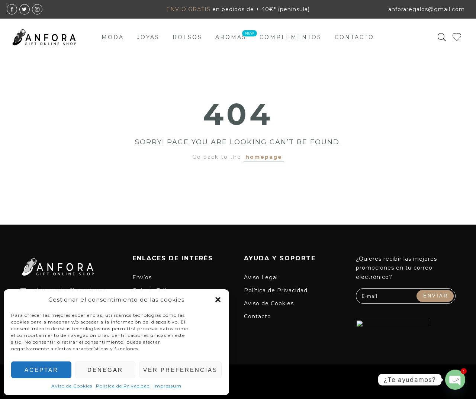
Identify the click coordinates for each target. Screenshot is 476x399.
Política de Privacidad (123, 386)
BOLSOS (187, 37)
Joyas (148, 37)
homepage (263, 157)
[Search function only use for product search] (442, 37)
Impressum (167, 386)
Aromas (231, 37)
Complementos (291, 37)
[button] (218, 299)
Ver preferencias (180, 370)
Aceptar (41, 370)
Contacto (354, 37)
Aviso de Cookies (71, 386)
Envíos (142, 277)
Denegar (105, 370)
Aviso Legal (261, 277)
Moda (113, 37)
